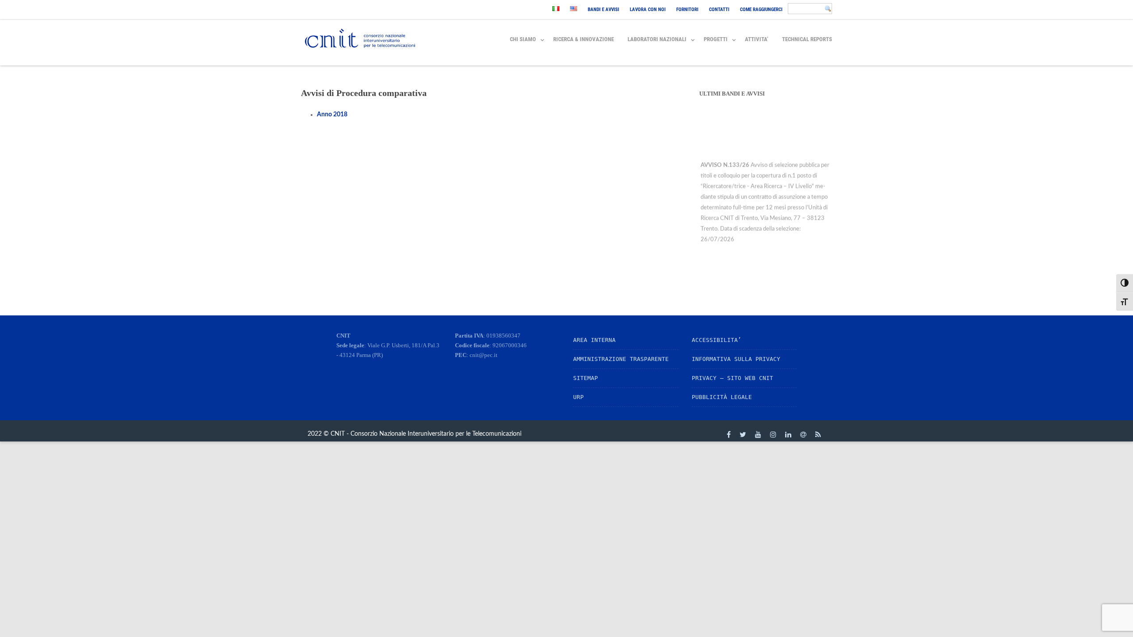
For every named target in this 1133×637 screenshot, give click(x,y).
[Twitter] (743, 434)
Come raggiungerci (761, 9)
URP (578, 397)
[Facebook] (728, 434)
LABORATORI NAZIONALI (657, 39)
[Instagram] (773, 434)
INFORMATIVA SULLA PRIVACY (736, 359)
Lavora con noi (648, 9)
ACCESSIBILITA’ (716, 340)
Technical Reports (807, 39)
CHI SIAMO (523, 39)
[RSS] (818, 434)
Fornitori (687, 9)
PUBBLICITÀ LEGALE (722, 397)
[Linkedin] (788, 434)
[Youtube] (758, 434)
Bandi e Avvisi (603, 9)
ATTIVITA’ (756, 39)
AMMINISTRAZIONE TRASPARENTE (621, 359)
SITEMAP (585, 378)
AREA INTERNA (594, 340)
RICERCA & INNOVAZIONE (583, 39)
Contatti (719, 9)
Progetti (716, 39)
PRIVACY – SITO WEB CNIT (732, 378)
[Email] (803, 434)
